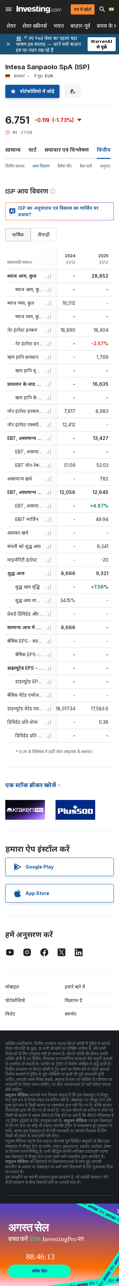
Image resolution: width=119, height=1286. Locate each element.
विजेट (10, 1014)
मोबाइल (12, 987)
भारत (59, 25)
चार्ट (32, 149)
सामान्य (12, 149)
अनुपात (105, 166)
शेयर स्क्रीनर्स (34, 25)
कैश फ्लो (86, 166)
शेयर (11, 25)
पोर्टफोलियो (15, 1000)
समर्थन (70, 1014)
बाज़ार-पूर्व (80, 25)
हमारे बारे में (75, 987)
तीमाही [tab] (44, 234)
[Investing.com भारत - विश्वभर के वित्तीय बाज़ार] (39, 9)
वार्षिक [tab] (18, 234)
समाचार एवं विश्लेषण (67, 149)
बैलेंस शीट (65, 166)
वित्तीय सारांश (14, 166)
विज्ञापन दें (73, 1000)
